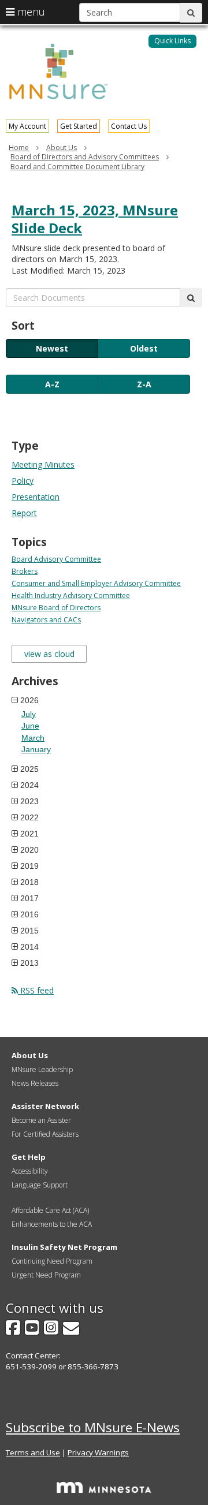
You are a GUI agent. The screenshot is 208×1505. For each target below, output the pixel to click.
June (30, 725)
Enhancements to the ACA (52, 1224)
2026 (29, 700)
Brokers (25, 571)
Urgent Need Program (46, 1275)
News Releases (35, 1083)
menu (29, 11)
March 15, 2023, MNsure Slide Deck (95, 218)
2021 (29, 834)
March (32, 737)
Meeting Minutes (43, 464)
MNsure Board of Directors (56, 608)
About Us (61, 147)
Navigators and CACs (46, 620)
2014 (29, 947)
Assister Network (45, 1106)
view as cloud (49, 653)
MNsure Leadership (42, 1069)
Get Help (29, 1157)
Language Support (40, 1185)
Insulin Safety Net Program (64, 1247)
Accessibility (30, 1171)
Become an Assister (41, 1120)
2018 (29, 882)
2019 (29, 866)
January (36, 749)
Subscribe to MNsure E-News (93, 1427)
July (28, 714)
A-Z (52, 384)
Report (24, 512)
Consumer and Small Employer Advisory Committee (96, 583)
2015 (29, 931)
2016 (29, 914)
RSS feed (36, 990)
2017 (29, 898)
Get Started (78, 126)
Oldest (144, 348)
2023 (29, 801)
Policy (23, 480)
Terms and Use (33, 1452)
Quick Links (172, 41)
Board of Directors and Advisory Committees (84, 157)
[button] (172, 41)
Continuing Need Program (52, 1261)
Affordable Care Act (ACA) (50, 1210)
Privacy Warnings (98, 1452)
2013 (29, 963)
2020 (29, 850)
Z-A (144, 384)
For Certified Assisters (45, 1134)
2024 (29, 785)
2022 (29, 817)
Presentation (36, 496)
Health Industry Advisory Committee (71, 595)
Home (19, 147)
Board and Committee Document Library (77, 166)
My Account (27, 126)
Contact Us (129, 126)
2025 (29, 769)
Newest (52, 348)
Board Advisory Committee (56, 559)
